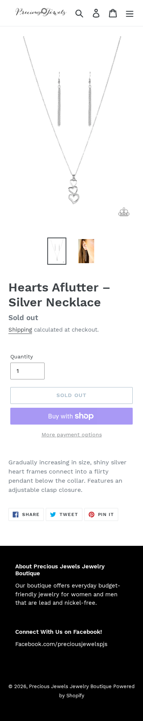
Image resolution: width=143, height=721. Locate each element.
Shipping (20, 329)
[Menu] (129, 13)
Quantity (21, 356)
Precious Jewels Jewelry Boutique (71, 686)
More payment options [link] (72, 434)
